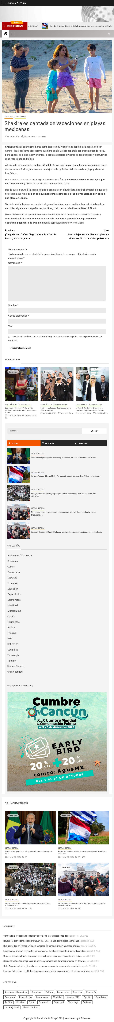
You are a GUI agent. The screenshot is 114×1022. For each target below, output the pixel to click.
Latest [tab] (14, 443)
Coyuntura (8, 117)
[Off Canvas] (4, 3)
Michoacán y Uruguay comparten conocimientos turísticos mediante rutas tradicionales (44, 951)
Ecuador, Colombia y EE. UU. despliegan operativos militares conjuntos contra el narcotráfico (46, 971)
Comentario (15, 262)
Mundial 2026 (14, 610)
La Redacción (13, 136)
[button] (13, 34)
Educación (12, 588)
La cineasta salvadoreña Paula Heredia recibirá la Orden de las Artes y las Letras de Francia (20, 410)
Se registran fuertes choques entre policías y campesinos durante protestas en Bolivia (43, 961)
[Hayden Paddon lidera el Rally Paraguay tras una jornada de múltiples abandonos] (18, 474)
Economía (12, 583)
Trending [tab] (82, 443)
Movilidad (12, 605)
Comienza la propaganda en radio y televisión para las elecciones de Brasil (63, 457)
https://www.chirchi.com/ (20, 685)
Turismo (11, 660)
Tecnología (13, 655)
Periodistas (13, 622)
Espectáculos (20, 117)
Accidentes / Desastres (19, 555)
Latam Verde (14, 599)
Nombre (13, 305)
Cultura (11, 566)
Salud (10, 638)
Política (11, 627)
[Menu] (13, 34)
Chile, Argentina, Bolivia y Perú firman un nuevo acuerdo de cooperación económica (42, 966)
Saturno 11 (13, 644)
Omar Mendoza (66, 413)
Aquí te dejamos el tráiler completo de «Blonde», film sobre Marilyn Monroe (88, 234)
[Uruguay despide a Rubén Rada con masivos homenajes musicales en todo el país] (18, 530)
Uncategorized (15, 671)
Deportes (12, 577)
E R (26, 857)
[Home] (5, 34)
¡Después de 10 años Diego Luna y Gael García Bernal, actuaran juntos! (30, 234)
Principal (11, 633)
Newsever (70, 1018)
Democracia (13, 572)
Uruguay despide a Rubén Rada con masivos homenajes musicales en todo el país (66, 532)
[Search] (109, 34)
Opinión (11, 616)
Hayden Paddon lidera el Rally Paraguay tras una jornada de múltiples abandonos (60, 26)
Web (10, 326)
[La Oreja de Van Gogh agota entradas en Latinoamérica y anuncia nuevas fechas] (92, 384)
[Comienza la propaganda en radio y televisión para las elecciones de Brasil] (18, 456)
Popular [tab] (49, 443)
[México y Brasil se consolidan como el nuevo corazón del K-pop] (57, 384)
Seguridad (12, 649)
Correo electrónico (18, 315)
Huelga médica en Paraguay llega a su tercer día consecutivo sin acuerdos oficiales (41, 946)
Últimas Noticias (24, 404)
